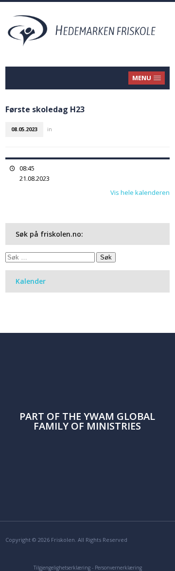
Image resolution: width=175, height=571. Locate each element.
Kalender (31, 281)
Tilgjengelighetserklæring (62, 567)
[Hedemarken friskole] (87, 30)
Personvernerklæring (118, 567)
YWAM (99, 416)
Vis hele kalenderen (140, 192)
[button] (146, 78)
